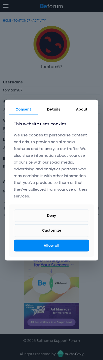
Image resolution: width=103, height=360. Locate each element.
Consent (23, 109)
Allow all (51, 245)
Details (53, 109)
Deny (51, 215)
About (82, 109)
